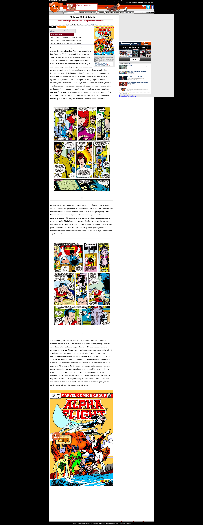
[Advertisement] (68, 506)
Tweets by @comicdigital (127, 96)
